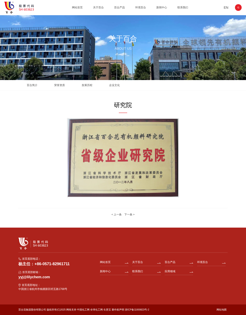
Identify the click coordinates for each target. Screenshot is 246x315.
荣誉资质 (59, 85)
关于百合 (98, 7)
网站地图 (222, 309)
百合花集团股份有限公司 (32, 309)
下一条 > (129, 214)
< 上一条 (116, 214)
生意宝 (107, 309)
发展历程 (87, 85)
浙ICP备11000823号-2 (137, 309)
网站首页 (77, 7)
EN (226, 7)
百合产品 (119, 7)
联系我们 (182, 7)
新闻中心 (161, 7)
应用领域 (170, 271)
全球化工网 (96, 309)
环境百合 (140, 7)
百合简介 (32, 85)
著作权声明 (118, 309)
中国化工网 (83, 309)
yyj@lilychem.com (34, 277)
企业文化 (114, 85)
